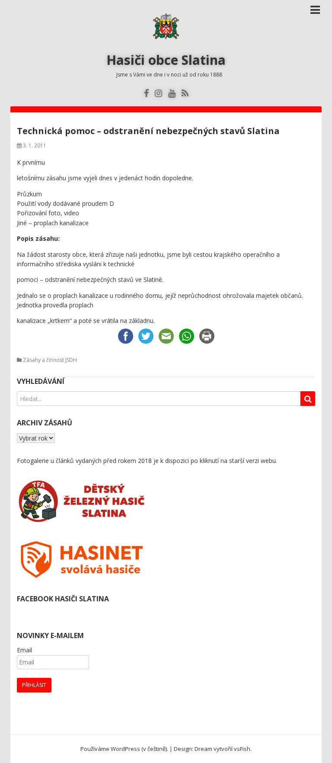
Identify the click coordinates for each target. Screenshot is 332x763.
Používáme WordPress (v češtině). (124, 749)
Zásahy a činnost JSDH (50, 360)
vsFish (242, 749)
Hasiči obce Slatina (166, 59)
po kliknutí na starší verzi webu (233, 461)
